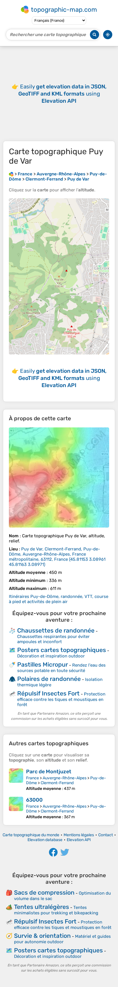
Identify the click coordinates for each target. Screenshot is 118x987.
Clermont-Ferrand (57, 782)
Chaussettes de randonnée (56, 630)
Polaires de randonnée (49, 678)
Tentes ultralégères (41, 906)
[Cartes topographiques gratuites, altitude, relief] (11, 174)
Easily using (62, 93)
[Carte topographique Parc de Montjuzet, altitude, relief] (16, 779)
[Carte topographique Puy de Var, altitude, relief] (59, 477)
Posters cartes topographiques (61, 649)
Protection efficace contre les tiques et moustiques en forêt (61, 699)
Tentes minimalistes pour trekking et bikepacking (56, 910)
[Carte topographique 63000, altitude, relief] (16, 808)
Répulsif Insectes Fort (48, 693)
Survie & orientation (42, 935)
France (32, 778)
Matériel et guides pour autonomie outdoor (62, 939)
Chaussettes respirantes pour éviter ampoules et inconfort (53, 639)
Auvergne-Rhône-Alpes (64, 778)
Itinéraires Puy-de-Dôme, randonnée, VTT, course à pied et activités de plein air (58, 599)
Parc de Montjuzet (48, 771)
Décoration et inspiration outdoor (51, 656)
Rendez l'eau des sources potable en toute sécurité (61, 668)
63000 (34, 800)
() (57, 556)
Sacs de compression (44, 892)
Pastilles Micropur (42, 664)
